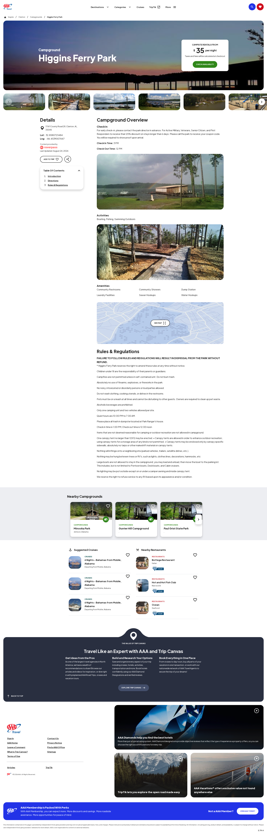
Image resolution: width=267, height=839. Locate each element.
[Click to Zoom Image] (24, 102)
